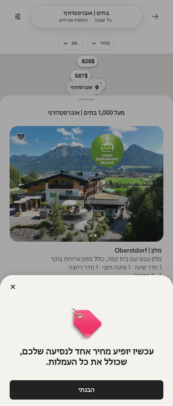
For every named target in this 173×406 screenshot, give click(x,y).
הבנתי (86, 389)
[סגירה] (13, 287)
